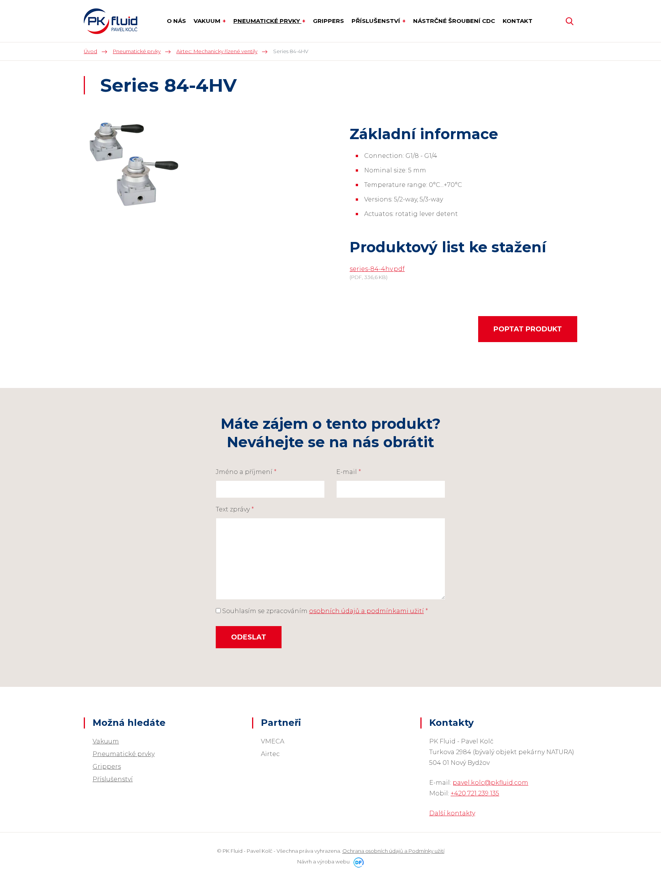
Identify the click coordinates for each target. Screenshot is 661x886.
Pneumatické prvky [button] (267, 20)
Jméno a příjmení (246, 471)
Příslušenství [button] (377, 20)
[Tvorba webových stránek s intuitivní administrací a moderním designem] (357, 861)
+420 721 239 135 (475, 793)
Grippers (107, 766)
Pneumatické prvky (124, 754)
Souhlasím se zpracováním (324, 611)
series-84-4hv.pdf (377, 269)
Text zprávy (235, 509)
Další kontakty (452, 813)
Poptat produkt (527, 329)
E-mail (348, 471)
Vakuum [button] (208, 20)
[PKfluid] (110, 21)
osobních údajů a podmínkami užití (366, 611)
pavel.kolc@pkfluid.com (490, 782)
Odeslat (248, 637)
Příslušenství (113, 779)
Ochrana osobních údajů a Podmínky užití (393, 851)
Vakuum (106, 741)
